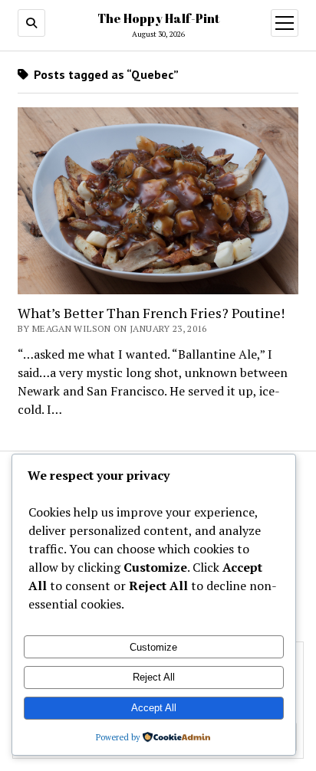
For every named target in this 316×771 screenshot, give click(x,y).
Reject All (154, 677)
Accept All (153, 708)
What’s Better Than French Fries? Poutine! (151, 312)
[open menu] (284, 23)
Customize (153, 647)
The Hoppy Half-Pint (158, 18)
